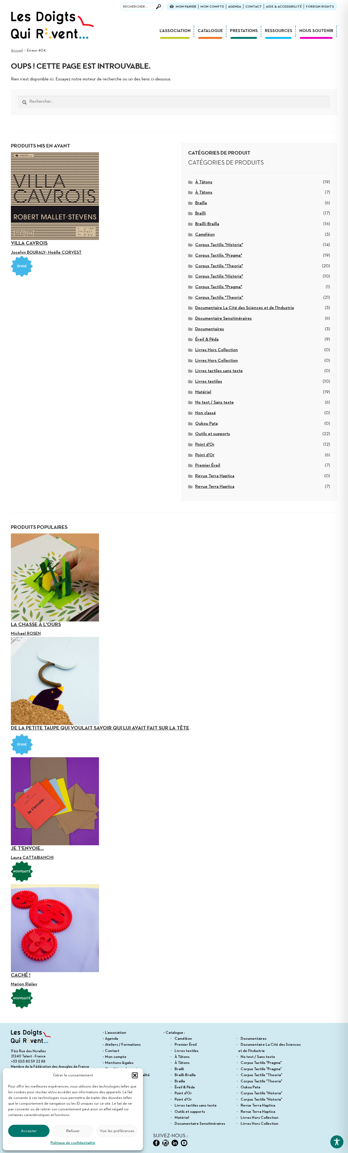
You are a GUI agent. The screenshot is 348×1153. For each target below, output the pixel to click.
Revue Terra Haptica (214, 476)
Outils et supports (212, 434)
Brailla (201, 203)
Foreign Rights (320, 6)
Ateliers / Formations (123, 1045)
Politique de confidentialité (73, 1143)
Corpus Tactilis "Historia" (219, 245)
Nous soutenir (316, 31)
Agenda (234, 6)
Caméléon (205, 235)
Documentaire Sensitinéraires (223, 318)
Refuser (73, 1131)
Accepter (29, 1131)
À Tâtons (203, 182)
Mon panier (186, 6)
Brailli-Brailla (207, 224)
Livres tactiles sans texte (219, 371)
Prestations (244, 31)
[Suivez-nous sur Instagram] (165, 1143)
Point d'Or (205, 444)
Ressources (278, 31)
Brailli (200, 213)
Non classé (205, 413)
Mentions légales (119, 1063)
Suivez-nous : (170, 1135)
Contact (253, 6)
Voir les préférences (117, 1131)
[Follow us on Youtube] (184, 1143)
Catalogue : (175, 1033)
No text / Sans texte (214, 402)
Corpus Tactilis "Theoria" (219, 266)
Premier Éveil (207, 465)
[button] (135, 1075)
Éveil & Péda (207, 339)
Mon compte (212, 6)
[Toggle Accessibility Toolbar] (337, 1142)
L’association (175, 31)
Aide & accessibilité (284, 6)
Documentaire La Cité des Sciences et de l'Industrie (244, 308)
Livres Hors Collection (216, 350)
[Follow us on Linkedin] (175, 1143)
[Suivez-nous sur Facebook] (156, 1143)
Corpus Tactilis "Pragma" (218, 255)
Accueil (17, 50)
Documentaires (209, 329)
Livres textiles (208, 381)
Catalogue (210, 31)
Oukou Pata (206, 424)
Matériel (203, 392)
